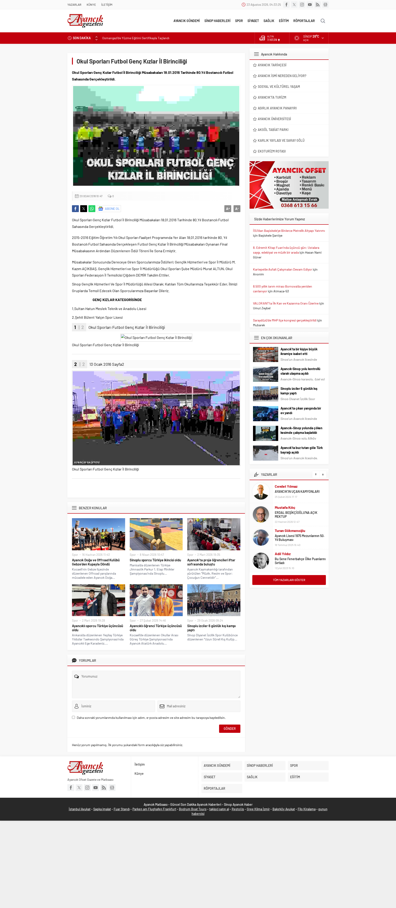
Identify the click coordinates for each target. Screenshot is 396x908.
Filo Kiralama (307, 809)
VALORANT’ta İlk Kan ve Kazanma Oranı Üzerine (286, 303)
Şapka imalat (102, 809)
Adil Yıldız (283, 553)
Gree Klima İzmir (258, 809)
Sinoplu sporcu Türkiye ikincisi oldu (155, 560)
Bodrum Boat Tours (192, 809)
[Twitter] (294, 4)
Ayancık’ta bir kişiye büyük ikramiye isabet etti (298, 351)
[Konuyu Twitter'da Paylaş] (83, 208)
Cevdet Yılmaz (286, 486)
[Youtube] (310, 4)
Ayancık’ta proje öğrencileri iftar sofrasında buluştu (211, 562)
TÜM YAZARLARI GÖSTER (289, 580)
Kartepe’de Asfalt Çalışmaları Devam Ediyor (282, 269)
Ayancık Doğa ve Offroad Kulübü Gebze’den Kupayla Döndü (96, 562)
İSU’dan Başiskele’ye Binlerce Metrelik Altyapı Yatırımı (289, 231)
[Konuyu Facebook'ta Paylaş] (75, 208)
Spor (75, 554)
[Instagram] (302, 4)
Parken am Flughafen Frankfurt (154, 809)
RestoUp (238, 809)
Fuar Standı (122, 809)
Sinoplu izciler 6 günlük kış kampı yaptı (211, 628)
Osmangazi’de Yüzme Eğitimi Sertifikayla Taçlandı (135, 38)
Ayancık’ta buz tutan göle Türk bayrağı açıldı (301, 450)
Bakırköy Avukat (283, 809)
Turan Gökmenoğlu (290, 530)
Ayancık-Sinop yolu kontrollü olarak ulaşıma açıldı (300, 371)
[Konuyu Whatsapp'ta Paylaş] (91, 208)
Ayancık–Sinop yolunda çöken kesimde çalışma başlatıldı (301, 430)
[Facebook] (286, 4)
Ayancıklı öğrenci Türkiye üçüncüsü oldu (156, 628)
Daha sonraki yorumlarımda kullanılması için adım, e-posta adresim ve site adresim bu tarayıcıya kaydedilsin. (151, 718)
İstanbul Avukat (80, 809)
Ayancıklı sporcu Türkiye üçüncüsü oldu (97, 628)
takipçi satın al (219, 809)
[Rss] (317, 4)
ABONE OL (112, 208)
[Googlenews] (325, 4)
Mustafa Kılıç (285, 507)
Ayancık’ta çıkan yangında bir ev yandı (300, 410)
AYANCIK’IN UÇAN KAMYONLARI (297, 491)
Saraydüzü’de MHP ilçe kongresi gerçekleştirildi (284, 320)
